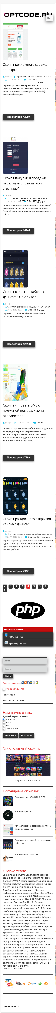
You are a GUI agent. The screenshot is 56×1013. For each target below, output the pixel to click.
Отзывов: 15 (33, 537)
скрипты (24, 965)
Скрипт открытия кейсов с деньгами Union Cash (28, 307)
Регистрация (9, 695)
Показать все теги (13, 968)
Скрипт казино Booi (32, 917)
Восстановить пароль (13, 700)
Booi (8, 722)
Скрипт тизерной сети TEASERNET (32, 962)
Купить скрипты (25, 890)
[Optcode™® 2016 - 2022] (11, 1007)
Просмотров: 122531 (19, 344)
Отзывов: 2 (32, 201)
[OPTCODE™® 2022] (28, 620)
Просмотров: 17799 (18, 457)
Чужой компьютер (15, 689)
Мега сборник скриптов (26, 854)
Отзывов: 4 (33, 310)
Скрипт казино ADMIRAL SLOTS (30, 797)
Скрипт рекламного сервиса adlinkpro (33, 77)
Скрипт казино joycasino (28, 920)
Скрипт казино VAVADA (28, 780)
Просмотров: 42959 (18, 116)
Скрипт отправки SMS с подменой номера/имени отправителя (23, 410)
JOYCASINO (12, 728)
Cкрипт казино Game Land (17, 875)
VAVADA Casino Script (22, 881)
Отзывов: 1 (32, 80)
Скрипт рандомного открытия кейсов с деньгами (29, 534)
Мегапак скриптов (24, 811)
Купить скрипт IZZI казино (29, 884)
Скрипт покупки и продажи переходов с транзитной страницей (24, 183)
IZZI (8, 725)
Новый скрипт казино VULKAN (19, 896)
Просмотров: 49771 (18, 571)
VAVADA (10, 719)
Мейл (50, 893)
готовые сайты (11, 965)
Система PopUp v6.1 (24, 902)
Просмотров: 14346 (18, 230)
